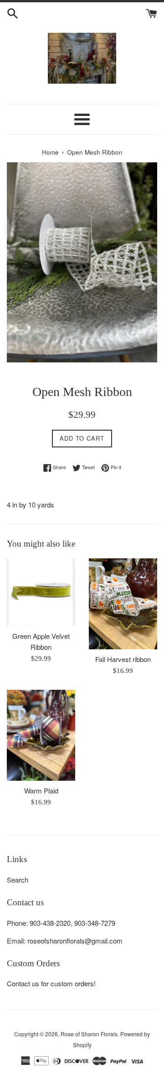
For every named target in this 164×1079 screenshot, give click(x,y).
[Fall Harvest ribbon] (123, 603)
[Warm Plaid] (41, 735)
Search (17, 879)
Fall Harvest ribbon (123, 659)
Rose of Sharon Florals (89, 1034)
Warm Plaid (41, 790)
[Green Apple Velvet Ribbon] (41, 592)
